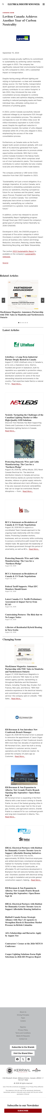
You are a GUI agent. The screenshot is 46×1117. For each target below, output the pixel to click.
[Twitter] (23, 1059)
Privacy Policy (23, 1030)
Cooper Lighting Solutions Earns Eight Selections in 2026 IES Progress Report (23, 955)
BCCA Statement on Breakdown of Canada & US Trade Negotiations (21, 523)
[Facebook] (17, 1059)
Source (5, 263)
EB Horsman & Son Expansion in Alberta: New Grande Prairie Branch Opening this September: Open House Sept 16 (22, 791)
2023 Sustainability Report (23, 251)
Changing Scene (8, 12)
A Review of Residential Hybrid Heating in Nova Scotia (23, 628)
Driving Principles (23, 1015)
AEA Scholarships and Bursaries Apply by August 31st (23, 934)
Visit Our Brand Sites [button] (23, 1053)
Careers (23, 1021)
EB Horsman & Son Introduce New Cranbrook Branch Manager (21, 730)
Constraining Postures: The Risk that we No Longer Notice (23, 616)
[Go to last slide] (3, 300)
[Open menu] (43, 4)
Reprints (23, 1027)
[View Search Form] (3, 4)
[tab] (18, 322)
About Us (23, 1012)
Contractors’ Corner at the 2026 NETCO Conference (24, 945)
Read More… (17, 384)
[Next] (42, 300)
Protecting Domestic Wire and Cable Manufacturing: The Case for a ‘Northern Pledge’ (22, 464)
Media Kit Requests (23, 1036)
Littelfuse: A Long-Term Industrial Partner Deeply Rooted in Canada (21, 358)
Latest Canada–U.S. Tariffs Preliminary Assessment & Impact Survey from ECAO (23, 602)
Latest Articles (11, 330)
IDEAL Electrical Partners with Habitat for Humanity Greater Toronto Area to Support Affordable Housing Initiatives (23, 850)
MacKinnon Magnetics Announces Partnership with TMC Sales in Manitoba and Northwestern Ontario (22, 314)
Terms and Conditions (23, 1033)
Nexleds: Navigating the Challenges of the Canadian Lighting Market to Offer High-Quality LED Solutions (24, 417)
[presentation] (23, 295)
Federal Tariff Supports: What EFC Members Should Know (21, 587)
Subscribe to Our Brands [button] (23, 1047)
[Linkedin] (28, 1059)
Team (23, 1018)
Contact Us (23, 1039)
